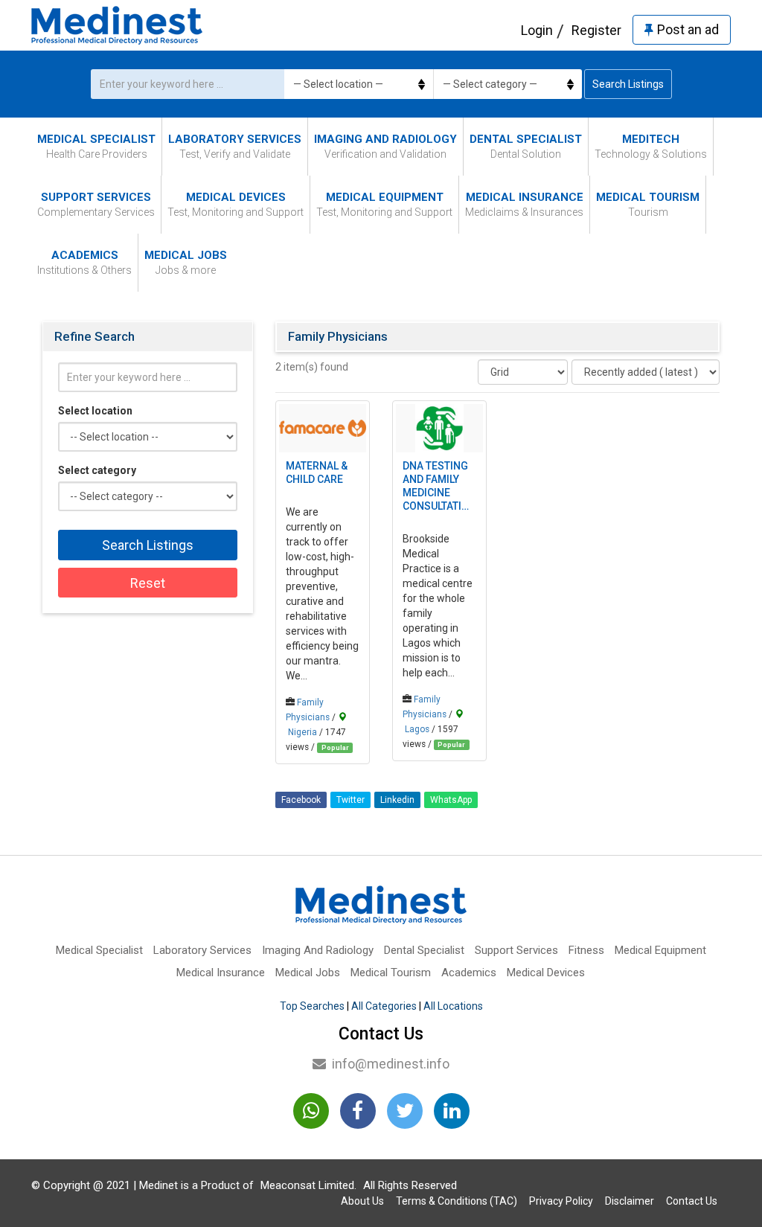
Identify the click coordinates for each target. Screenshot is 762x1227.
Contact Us (691, 1201)
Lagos (417, 729)
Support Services (96, 204)
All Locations (453, 1006)
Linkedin (397, 800)
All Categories (384, 1006)
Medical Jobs (185, 262)
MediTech (651, 146)
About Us (362, 1201)
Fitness (586, 950)
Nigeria (302, 732)
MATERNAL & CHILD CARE (317, 472)
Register (596, 30)
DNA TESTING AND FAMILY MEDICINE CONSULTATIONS (439, 486)
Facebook (301, 800)
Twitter (350, 800)
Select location (95, 411)
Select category (97, 470)
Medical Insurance (524, 204)
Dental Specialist (526, 146)
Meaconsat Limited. (308, 1185)
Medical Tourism (647, 204)
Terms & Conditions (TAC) (456, 1201)
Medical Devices (235, 204)
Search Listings (628, 84)
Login (537, 30)
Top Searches (312, 1006)
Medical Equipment (384, 204)
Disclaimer (629, 1201)
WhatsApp (451, 800)
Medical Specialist (96, 146)
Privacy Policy (561, 1201)
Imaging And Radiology (385, 146)
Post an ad (688, 29)
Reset (147, 583)
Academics (84, 262)
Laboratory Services (234, 146)
